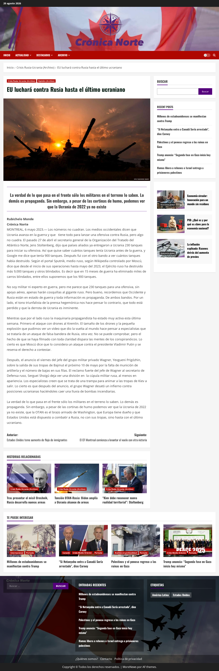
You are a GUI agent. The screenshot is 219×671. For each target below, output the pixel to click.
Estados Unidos (181, 595)
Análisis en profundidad (126, 553)
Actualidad (22, 55)
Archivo (62, 55)
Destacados (43, 55)
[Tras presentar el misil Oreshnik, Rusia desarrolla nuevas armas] (29, 478)
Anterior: (37, 437)
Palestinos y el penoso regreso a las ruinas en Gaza (133, 563)
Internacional (16, 553)
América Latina (160, 595)
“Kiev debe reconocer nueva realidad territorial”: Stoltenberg (122, 500)
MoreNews (130, 667)
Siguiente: (113, 437)
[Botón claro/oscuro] (207, 55)
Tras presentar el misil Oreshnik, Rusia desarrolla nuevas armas (27, 500)
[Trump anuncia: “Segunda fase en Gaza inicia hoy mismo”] (187, 540)
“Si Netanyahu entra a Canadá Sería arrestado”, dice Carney (81, 563)
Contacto (106, 659)
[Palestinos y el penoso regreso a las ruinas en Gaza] (135, 540)
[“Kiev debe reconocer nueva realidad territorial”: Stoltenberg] (124, 478)
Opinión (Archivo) (46, 81)
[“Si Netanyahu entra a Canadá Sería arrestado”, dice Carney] (83, 540)
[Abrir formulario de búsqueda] (214, 55)
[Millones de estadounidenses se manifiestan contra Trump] (31, 540)
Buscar (162, 81)
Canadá (66, 553)
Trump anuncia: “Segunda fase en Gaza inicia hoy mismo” (187, 563)
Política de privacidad (128, 659)
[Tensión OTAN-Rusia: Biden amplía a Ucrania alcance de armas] (77, 478)
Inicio (6, 55)
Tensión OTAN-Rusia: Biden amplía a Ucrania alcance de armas (76, 500)
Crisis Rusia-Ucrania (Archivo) (21, 81)
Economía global (168, 204)
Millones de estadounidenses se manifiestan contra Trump (26, 563)
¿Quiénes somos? (86, 659)
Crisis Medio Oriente (82, 553)
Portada (30, 553)
